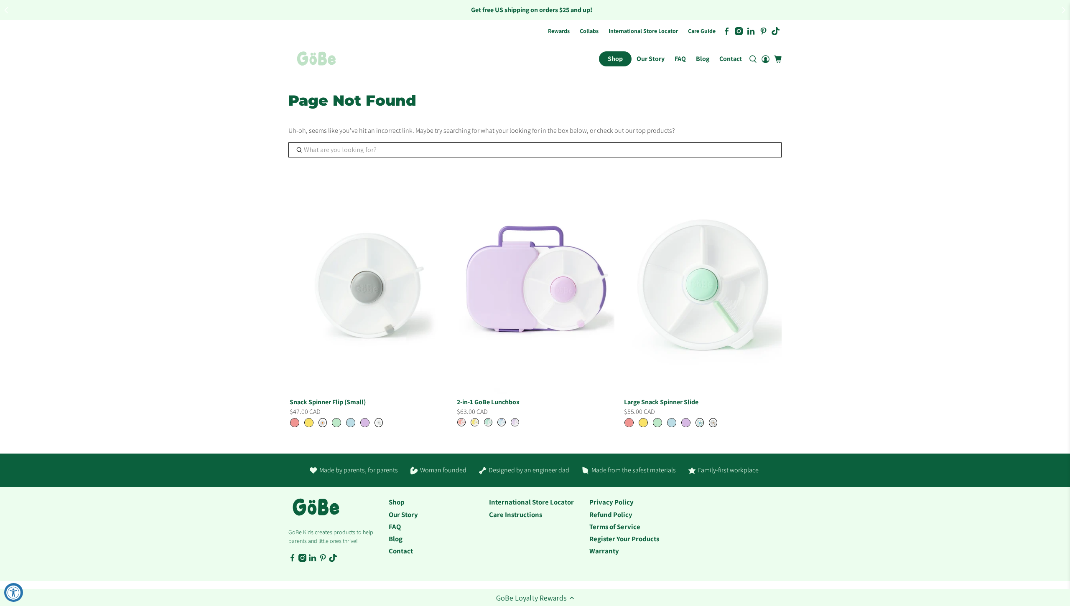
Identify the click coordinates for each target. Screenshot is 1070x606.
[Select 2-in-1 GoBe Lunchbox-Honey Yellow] (474, 422)
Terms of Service (614, 526)
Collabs (589, 31)
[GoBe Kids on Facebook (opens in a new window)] (727, 31)
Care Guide (702, 31)
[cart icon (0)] (778, 59)
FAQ (680, 58)
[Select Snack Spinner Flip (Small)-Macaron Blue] (351, 423)
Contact (730, 58)
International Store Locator (643, 31)
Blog (702, 58)
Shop (615, 58)
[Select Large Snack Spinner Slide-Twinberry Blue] (699, 423)
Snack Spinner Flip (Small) (328, 402)
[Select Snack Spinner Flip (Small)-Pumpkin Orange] (322, 423)
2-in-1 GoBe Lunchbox (488, 402)
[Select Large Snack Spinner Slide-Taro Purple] (686, 423)
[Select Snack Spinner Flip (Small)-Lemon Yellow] (309, 423)
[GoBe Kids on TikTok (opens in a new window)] (776, 31)
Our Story (651, 58)
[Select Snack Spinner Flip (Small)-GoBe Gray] (378, 423)
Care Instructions (515, 514)
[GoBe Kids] (316, 511)
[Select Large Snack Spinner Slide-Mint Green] (657, 423)
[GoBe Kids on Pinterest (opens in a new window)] (763, 31)
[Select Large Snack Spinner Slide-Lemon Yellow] (643, 423)
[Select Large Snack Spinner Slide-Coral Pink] (629, 423)
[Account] (765, 59)
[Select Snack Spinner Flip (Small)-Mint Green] (336, 423)
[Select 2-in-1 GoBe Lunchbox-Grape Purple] (515, 422)
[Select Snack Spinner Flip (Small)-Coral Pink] (295, 423)
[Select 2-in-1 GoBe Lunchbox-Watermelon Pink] (461, 422)
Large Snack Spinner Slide (661, 402)
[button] (535, 597)
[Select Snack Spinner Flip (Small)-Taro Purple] (365, 423)
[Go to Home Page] (316, 59)
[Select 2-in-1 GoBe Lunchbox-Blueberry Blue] (501, 422)
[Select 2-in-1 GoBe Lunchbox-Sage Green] (488, 422)
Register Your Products (624, 538)
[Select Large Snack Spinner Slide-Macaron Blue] (672, 423)
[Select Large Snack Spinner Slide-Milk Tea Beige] (713, 423)
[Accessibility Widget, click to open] (13, 592)
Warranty (604, 550)
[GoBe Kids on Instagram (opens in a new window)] (739, 31)
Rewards (559, 31)
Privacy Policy (611, 502)
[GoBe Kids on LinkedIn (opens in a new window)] (751, 31)
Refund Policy (610, 514)
